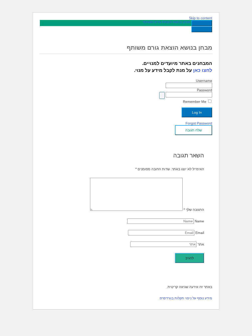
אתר (201, 244)
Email (199, 233)
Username (204, 81)
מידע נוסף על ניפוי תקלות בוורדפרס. (185, 298)
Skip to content (200, 18)
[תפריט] (201, 29)
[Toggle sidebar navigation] (201, 23)
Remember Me (195, 102)
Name (199, 221)
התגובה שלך (194, 210)
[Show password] (162, 95)
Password (204, 90)
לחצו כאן (202, 70)
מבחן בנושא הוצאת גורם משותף (166, 22)
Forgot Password (199, 123)
